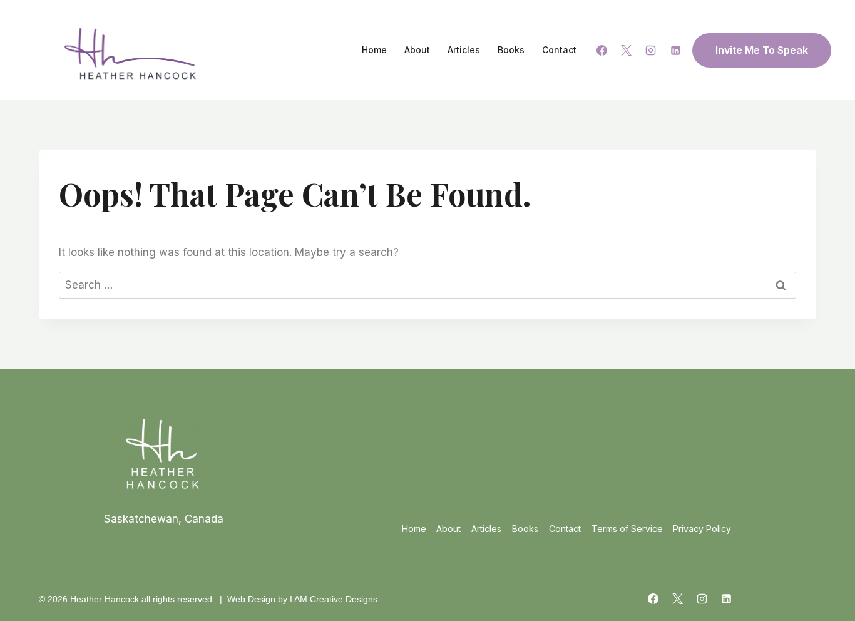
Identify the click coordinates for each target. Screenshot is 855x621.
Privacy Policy (702, 528)
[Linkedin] (675, 50)
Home (374, 49)
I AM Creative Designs (333, 599)
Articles (464, 49)
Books (511, 49)
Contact (559, 49)
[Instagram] (651, 50)
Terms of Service (627, 528)
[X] (626, 50)
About (417, 49)
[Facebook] (602, 50)
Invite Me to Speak (761, 50)
